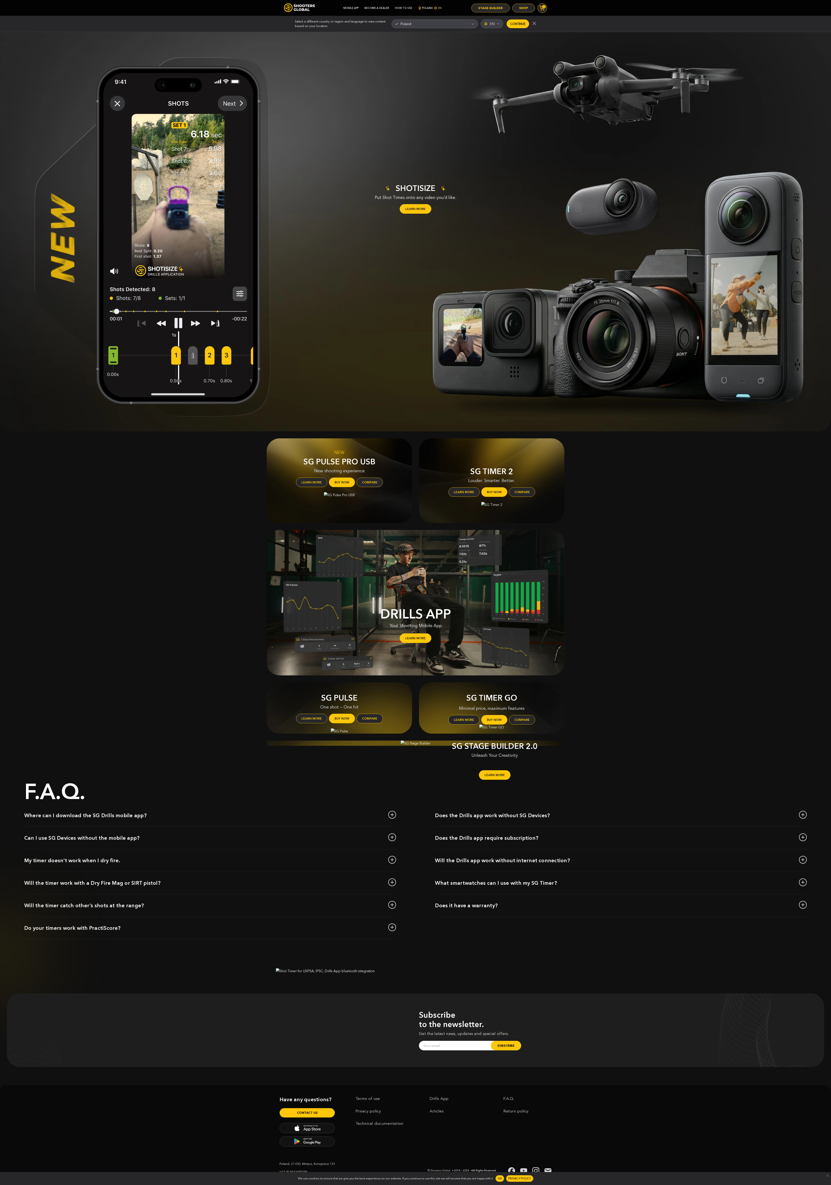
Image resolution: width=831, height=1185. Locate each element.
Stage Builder (490, 8)
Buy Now (342, 482)
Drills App (439, 1098)
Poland (431, 8)
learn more (311, 482)
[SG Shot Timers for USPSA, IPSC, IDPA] (299, 8)
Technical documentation (380, 1123)
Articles (437, 1111)
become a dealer (376, 8)
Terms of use (368, 1098)
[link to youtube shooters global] (523, 1170)
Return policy (515, 1111)
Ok (500, 1178)
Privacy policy (368, 1111)
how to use (403, 8)
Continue (517, 24)
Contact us (307, 1113)
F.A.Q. (508, 1098)
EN (492, 24)
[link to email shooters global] (547, 1170)
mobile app (351, 8)
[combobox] (435, 24)
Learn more (415, 209)
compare (369, 482)
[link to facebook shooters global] (511, 1170)
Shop (523, 8)
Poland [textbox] (405, 24)
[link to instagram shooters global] (535, 1170)
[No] (827, 1175)
